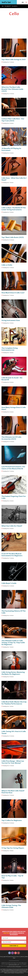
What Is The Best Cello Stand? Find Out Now (12, 792)
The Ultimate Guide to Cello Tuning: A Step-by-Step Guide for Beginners (13, 643)
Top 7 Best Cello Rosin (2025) (12, 237)
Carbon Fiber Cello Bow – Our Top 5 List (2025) (12, 120)
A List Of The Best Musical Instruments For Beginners (11, 555)
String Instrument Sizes (10, 320)
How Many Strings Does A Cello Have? (13, 408)
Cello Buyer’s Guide (8, 583)
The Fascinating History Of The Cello (13, 612)
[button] (26, 2)
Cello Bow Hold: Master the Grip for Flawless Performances (14, 703)
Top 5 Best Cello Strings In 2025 (13, 59)
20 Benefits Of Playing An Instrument (11, 149)
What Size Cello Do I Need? (11, 526)
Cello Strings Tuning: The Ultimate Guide (11, 906)
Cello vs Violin (6, 265)
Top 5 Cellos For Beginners (11, 820)
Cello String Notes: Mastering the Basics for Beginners (13, 673)
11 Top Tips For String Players (12, 848)
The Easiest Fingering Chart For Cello (13, 497)
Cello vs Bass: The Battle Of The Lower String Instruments (13, 209)
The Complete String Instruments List (9, 349)
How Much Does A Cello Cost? (13, 293)
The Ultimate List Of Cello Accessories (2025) (11, 438)
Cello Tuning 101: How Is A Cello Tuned (13, 732)
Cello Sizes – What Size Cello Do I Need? (14, 179)
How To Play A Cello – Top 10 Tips (12, 877)
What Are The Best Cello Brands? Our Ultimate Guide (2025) (12, 89)
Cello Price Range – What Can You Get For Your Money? (12, 762)
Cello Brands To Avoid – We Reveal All (11, 379)
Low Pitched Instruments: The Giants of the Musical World (13, 468)
